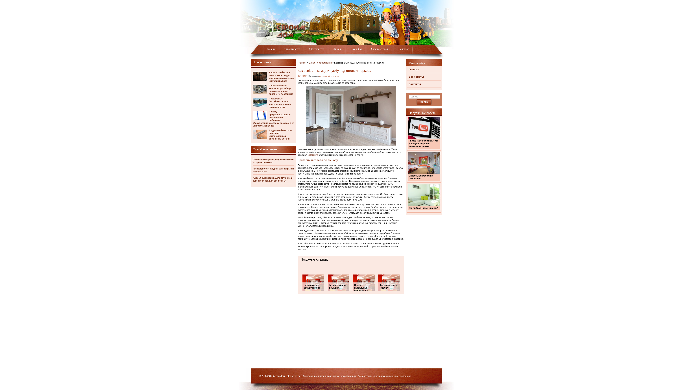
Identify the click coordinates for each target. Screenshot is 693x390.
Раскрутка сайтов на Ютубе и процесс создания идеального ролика (423, 144)
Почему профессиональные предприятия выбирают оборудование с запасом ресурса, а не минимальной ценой (273, 118)
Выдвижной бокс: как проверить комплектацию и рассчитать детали (280, 134)
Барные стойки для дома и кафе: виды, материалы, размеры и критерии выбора (281, 76)
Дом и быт (356, 49)
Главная (271, 49)
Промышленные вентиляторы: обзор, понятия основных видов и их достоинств (281, 89)
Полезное (403, 49)
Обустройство (316, 49)
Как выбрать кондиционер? (423, 208)
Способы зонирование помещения (421, 177)
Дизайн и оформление (320, 63)
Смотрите (313, 155)
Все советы (416, 76)
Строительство (292, 49)
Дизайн (337, 49)
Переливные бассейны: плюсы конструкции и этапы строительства (280, 102)
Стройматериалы (380, 49)
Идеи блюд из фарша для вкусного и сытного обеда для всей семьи (272, 179)
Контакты (415, 83)
